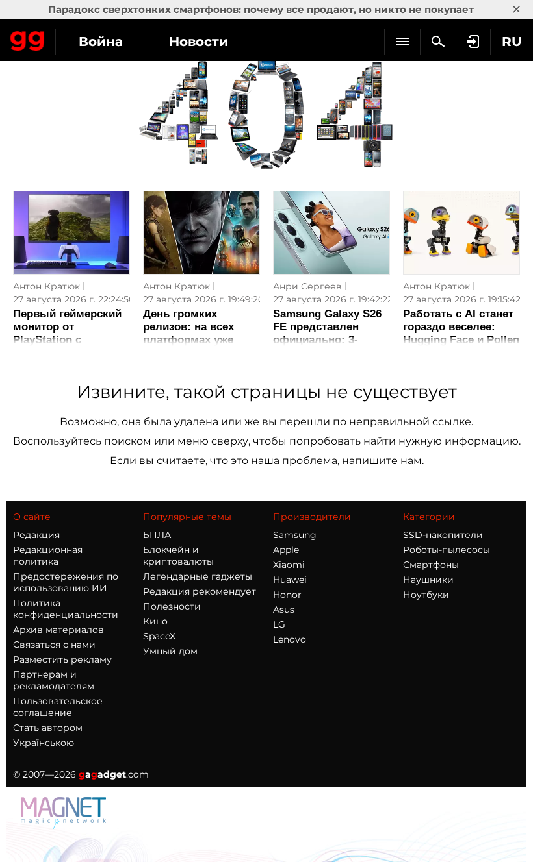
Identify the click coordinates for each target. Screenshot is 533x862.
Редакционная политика (48, 555)
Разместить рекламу (62, 659)
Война (101, 41)
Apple (286, 550)
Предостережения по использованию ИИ (65, 582)
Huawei (290, 579)
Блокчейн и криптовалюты (178, 555)
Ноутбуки (426, 594)
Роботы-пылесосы (446, 550)
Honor (287, 594)
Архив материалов (58, 629)
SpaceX (159, 636)
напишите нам (382, 460)
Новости (198, 41)
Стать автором (48, 727)
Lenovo (289, 639)
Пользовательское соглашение (58, 707)
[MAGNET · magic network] (65, 825)
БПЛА (157, 535)
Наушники (428, 579)
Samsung (295, 535)
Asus (283, 609)
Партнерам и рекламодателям (53, 680)
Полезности (172, 606)
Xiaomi (289, 565)
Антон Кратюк (46, 286)
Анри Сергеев (307, 286)
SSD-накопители (443, 535)
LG (279, 624)
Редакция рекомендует (199, 591)
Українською (43, 742)
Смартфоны (431, 565)
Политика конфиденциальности (65, 609)
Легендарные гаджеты (197, 576)
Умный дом (170, 651)
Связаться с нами (54, 644)
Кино (155, 621)
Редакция (36, 535)
